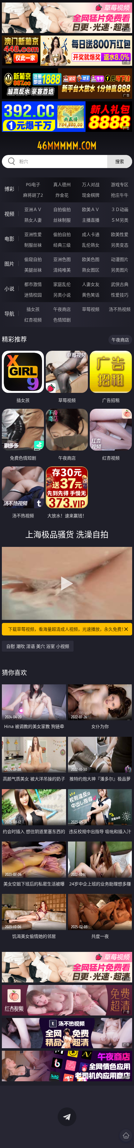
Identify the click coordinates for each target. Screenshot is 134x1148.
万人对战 (90, 184)
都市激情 (33, 284)
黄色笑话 (90, 295)
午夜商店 (62, 309)
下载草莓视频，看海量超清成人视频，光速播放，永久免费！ (67, 629)
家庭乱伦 (62, 284)
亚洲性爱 (33, 234)
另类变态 (119, 245)
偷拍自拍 (62, 234)
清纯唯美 (62, 270)
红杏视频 (33, 320)
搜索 (119, 161)
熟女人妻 (33, 220)
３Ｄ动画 (119, 209)
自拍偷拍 (62, 209)
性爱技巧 (119, 295)
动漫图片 (119, 259)
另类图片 (119, 270)
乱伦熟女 (90, 245)
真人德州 (62, 184)
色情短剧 (62, 320)
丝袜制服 (62, 220)
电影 (9, 238)
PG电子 (33, 184)
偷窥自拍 (33, 259)
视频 (9, 213)
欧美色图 (90, 259)
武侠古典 (119, 284)
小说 (9, 288)
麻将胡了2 (33, 195)
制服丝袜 (33, 245)
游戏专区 (119, 184)
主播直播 (90, 220)
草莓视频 (90, 309)
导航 (9, 313)
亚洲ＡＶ (33, 209)
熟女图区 (90, 270)
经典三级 (62, 245)
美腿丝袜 (33, 270)
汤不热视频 (120, 309)
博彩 (9, 189)
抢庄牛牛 (119, 195)
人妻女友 (90, 284)
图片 (9, 263)
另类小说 (62, 295)
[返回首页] (126, 1135)
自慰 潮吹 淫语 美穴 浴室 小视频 (37, 646)
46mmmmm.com (67, 145)
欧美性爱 (119, 234)
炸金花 (62, 195)
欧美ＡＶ (90, 209)
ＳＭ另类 (119, 220)
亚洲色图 (62, 259)
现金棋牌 (90, 195)
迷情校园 (33, 295)
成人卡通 (90, 234)
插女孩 (33, 309)
